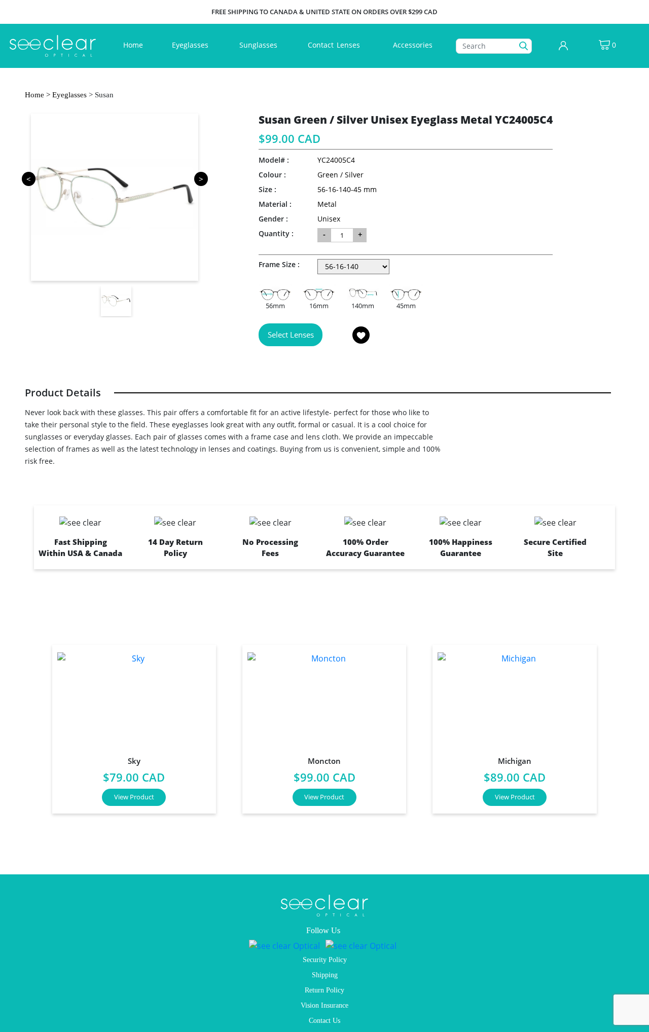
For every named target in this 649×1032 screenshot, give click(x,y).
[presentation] (28, 725)
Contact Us (324, 1020)
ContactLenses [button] (335, 45)
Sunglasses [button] (259, 45)
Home (135, 45)
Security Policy (325, 960)
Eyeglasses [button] (191, 45)
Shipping (325, 975)
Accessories (412, 45)
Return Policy (324, 990)
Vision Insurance (324, 1005)
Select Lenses (291, 334)
